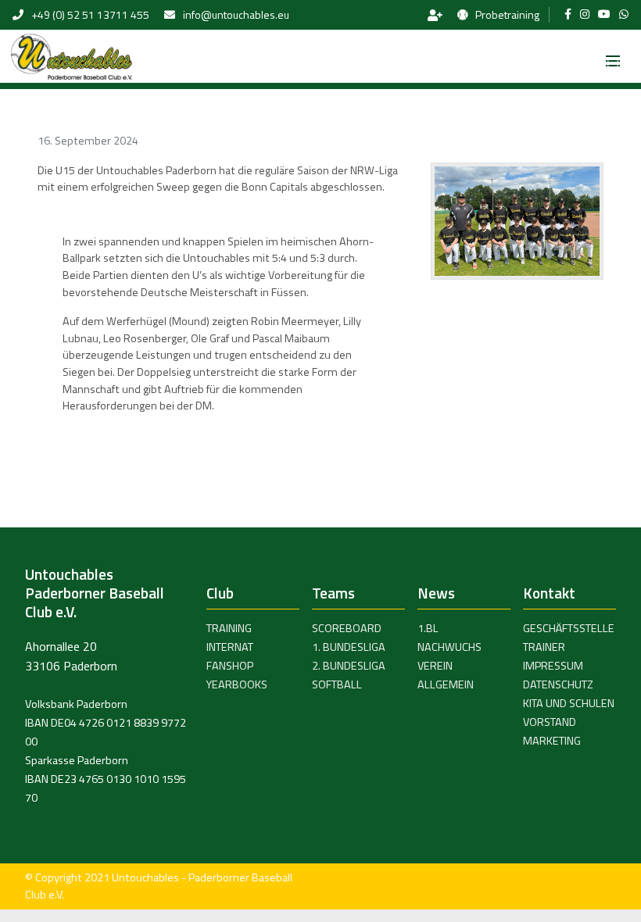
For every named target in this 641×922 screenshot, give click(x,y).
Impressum (553, 665)
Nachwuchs (449, 647)
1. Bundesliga (348, 647)
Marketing (552, 740)
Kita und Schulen (568, 703)
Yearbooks (236, 684)
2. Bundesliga (348, 665)
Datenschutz (558, 684)
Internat (229, 647)
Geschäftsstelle (568, 628)
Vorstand (549, 722)
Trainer (544, 647)
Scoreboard (346, 628)
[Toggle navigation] (612, 56)
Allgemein (445, 684)
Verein (435, 665)
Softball (337, 684)
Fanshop (229, 665)
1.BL (428, 628)
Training (229, 628)
